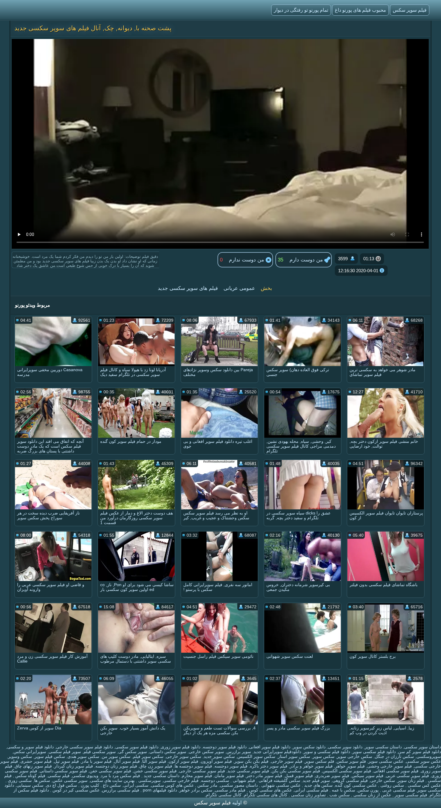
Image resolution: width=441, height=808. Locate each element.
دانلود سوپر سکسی (345, 746)
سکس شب (339, 794)
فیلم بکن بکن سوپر (251, 761)
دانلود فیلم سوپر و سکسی (30, 746)
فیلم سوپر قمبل (299, 775)
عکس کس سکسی (423, 785)
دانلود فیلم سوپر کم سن (419, 751)
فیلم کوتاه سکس (29, 775)
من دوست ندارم (247, 260)
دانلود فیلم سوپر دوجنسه (225, 746)
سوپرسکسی (149, 780)
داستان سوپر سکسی (422, 746)
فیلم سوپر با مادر (96, 761)
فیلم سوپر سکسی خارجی (202, 770)
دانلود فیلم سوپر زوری (180, 746)
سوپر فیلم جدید (316, 780)
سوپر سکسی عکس (70, 780)
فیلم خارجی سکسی (181, 780)
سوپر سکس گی (132, 751)
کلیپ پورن (89, 785)
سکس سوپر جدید (219, 756)
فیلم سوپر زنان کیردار (73, 766)
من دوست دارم (307, 260)
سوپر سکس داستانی (167, 751)
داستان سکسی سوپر (383, 746)
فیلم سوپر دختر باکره (268, 766)
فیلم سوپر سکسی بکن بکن (296, 770)
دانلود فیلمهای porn (159, 790)
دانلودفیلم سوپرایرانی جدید (277, 751)
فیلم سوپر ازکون (183, 761)
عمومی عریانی (239, 288)
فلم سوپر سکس (351, 761)
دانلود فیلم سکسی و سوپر (327, 751)
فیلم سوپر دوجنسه (231, 766)
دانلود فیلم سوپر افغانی (269, 746)
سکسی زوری (19, 780)
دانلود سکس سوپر (309, 746)
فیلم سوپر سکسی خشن (155, 770)
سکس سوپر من (116, 756)
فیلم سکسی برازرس (120, 790)
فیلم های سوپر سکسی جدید (188, 288)
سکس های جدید (318, 785)
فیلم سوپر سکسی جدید (248, 770)
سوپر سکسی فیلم (99, 751)
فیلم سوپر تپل (66, 761)
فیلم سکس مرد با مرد (120, 775)
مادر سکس (207, 785)
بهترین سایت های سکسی (112, 780)
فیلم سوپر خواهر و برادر (311, 766)
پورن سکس (368, 790)
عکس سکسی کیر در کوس (75, 790)
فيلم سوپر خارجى (286, 761)
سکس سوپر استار (294, 756)
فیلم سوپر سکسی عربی (407, 775)
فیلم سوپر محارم (197, 775)
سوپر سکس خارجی (206, 751)
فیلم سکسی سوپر (410, 794)
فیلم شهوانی (243, 780)
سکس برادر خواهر (195, 790)
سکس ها (42, 780)
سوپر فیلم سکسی (65, 751)
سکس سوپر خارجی (183, 756)
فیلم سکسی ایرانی (311, 790)
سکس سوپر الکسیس (256, 756)
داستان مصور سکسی (239, 785)
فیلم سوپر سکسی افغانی (396, 770)
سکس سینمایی (30, 785)
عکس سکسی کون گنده (356, 785)
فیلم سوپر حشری (36, 761)
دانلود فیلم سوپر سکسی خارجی (84, 746)
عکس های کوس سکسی (172, 785)
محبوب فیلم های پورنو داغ (360, 10)
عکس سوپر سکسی (423, 761)
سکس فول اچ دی (61, 785)
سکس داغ (111, 785)
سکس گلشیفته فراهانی (278, 780)
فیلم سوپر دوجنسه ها (193, 766)
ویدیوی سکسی (85, 775)
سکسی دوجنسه (215, 780)
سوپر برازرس (238, 751)
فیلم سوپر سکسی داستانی (63, 770)
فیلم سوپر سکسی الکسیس (346, 770)
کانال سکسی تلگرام (224, 794)
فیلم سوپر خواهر (350, 766)
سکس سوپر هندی (83, 756)
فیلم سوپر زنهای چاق (33, 766)
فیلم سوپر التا (154, 761)
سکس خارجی (382, 780)
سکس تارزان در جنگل (394, 756)
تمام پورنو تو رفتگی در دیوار (301, 10)
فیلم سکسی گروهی (350, 780)
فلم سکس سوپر (319, 761)
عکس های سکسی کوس (270, 790)
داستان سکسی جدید (160, 775)
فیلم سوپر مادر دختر (264, 775)
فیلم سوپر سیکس (367, 775)
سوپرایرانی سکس (30, 751)
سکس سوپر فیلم (148, 756)
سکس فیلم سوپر (49, 756)
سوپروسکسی (428, 756)
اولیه (237, 803)
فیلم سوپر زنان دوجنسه (116, 766)
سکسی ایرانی (135, 785)
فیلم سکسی (59, 775)
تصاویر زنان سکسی (308, 794)
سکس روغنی (391, 785)
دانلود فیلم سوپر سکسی (136, 746)
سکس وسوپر (20, 756)
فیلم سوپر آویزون (216, 761)
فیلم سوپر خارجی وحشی (389, 766)
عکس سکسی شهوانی (280, 785)
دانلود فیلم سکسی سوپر (374, 751)
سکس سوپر (323, 756)
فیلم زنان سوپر (411, 780)
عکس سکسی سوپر (386, 761)
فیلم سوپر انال (127, 761)
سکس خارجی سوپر (354, 756)
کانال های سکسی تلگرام (265, 794)
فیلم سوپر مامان (229, 775)
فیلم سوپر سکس (410, 10)
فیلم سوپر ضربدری (332, 775)
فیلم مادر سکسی (230, 790)
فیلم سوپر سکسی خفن (110, 770)
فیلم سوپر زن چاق (156, 766)
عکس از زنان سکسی (371, 794)
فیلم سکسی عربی (398, 790)
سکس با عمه (343, 790)
